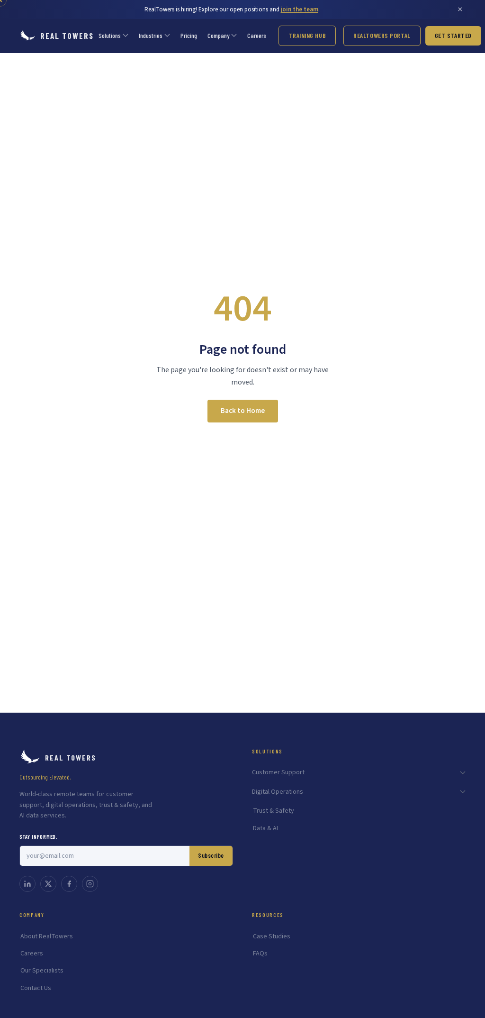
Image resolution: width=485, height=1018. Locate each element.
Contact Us (35, 988)
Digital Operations (277, 792)
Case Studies (271, 936)
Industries (150, 35)
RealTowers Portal (382, 35)
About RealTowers (46, 936)
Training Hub (307, 35)
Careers (256, 35)
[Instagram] (90, 884)
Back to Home (243, 411)
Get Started (453, 35)
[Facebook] (69, 884)
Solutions (110, 35)
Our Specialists (41, 970)
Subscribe (211, 855)
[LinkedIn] (27, 884)
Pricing (188, 35)
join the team (299, 9)
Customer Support (278, 772)
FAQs (260, 953)
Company (218, 35)
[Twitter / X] (48, 884)
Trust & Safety (273, 811)
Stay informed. (38, 836)
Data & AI (265, 828)
